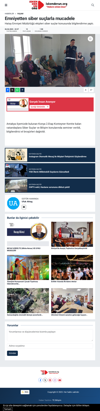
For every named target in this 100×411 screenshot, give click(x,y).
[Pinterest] (50, 380)
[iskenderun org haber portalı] (49, 5)
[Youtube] (60, 380)
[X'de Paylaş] (12, 90)
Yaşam (20, 14)
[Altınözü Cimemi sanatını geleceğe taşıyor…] (72, 300)
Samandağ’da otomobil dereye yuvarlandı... (25, 315)
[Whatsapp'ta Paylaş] (17, 90)
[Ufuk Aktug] (13, 203)
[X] (45, 380)
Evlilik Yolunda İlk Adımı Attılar (64, 281)
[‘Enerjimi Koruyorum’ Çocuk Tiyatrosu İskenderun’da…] (28, 267)
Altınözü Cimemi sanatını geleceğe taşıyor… (69, 315)
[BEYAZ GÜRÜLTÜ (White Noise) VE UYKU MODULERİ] (28, 234)
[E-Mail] (24, 207)
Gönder (12, 353)
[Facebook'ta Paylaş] (8, 90)
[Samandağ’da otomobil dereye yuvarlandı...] (28, 300)
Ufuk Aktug (27, 201)
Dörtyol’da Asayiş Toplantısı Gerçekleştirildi (69, 248)
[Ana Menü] (6, 5)
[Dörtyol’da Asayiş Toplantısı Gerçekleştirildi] (72, 234)
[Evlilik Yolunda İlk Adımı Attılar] (72, 267)
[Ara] (92, 5)
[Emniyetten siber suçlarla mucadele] (50, 60)
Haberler (9, 14)
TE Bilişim (56, 400)
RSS (26, 392)
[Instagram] (55, 380)
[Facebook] (40, 380)
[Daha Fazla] (22, 90)
